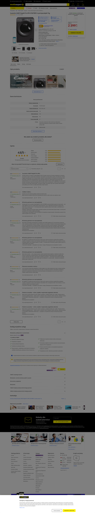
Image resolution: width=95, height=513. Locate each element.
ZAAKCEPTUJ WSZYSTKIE (69, 510)
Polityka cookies (22, 507)
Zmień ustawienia (57, 510)
